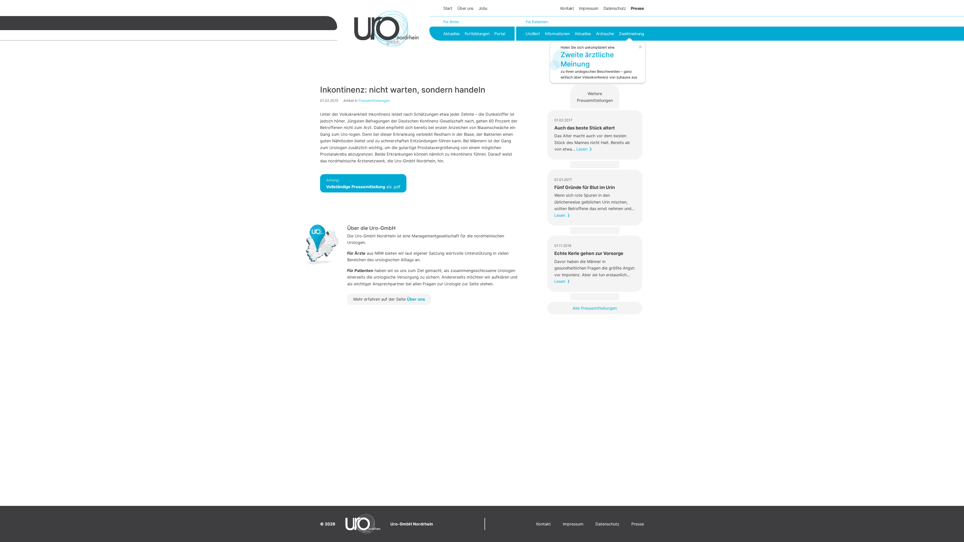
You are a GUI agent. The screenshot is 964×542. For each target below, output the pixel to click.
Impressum (588, 8)
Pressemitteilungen (374, 100)
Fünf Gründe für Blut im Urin (584, 187)
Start (447, 8)
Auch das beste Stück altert (584, 127)
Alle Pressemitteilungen (595, 308)
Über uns (465, 8)
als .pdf (363, 183)
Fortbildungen (477, 33)
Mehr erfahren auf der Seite (389, 299)
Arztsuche (605, 33)
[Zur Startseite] (386, 29)
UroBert (533, 33)
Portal (499, 33)
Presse (637, 8)
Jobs (482, 8)
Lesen (581, 149)
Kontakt (567, 8)
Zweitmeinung (631, 33)
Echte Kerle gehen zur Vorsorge (588, 253)
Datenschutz (615, 8)
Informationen (557, 33)
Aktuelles (451, 33)
